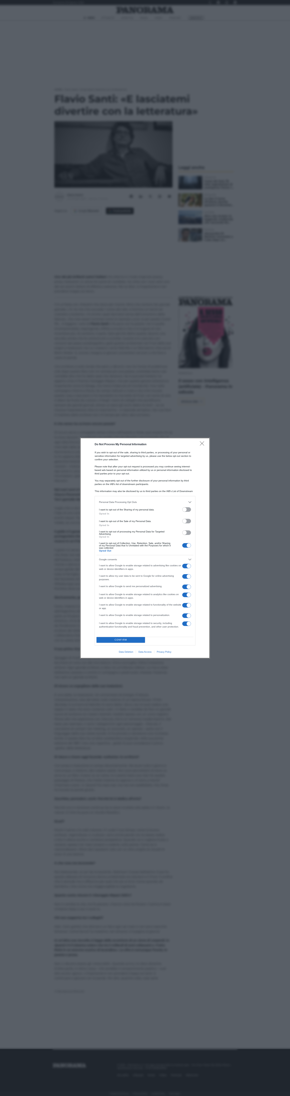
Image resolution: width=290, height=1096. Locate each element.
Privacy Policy (164, 651)
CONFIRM (121, 640)
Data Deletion (126, 651)
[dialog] (145, 548)
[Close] (203, 444)
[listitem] (145, 502)
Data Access (145, 651)
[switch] (186, 509)
